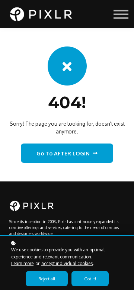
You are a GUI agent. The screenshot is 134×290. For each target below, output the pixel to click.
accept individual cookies (67, 263)
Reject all (46, 278)
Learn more (22, 263)
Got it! (90, 278)
